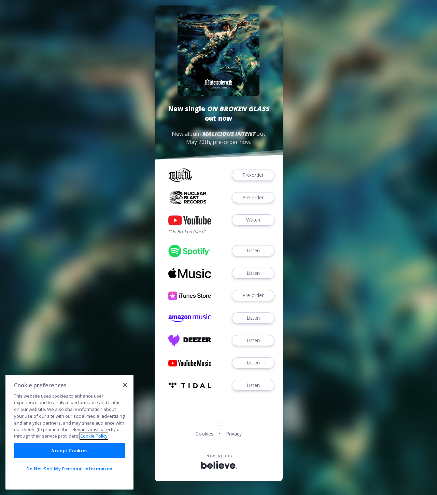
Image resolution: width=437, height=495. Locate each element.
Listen (253, 250)
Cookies (204, 433)
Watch (253, 219)
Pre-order (253, 175)
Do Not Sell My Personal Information (69, 469)
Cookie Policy (94, 436)
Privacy (234, 433)
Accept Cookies (69, 450)
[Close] (124, 384)
